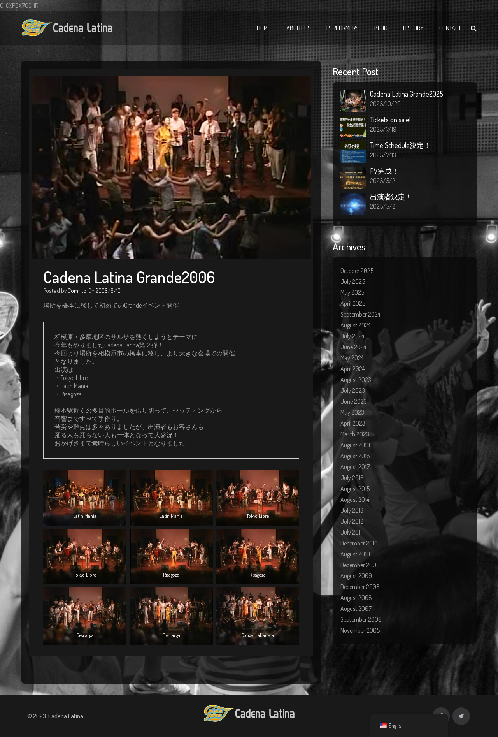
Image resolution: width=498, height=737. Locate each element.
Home (264, 28)
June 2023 (353, 401)
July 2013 (351, 510)
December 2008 (360, 587)
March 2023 (354, 434)
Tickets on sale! (390, 119)
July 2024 (352, 336)
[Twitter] (461, 716)
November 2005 (360, 630)
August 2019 (355, 445)
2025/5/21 (383, 181)
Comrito (77, 290)
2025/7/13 (383, 155)
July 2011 (351, 532)
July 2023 (352, 390)
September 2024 (360, 314)
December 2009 (360, 565)
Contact (450, 28)
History (413, 28)
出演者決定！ (391, 196)
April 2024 (352, 369)
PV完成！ (384, 171)
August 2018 (355, 456)
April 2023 (352, 423)
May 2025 (352, 292)
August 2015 (355, 489)
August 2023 (355, 379)
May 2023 (352, 412)
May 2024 (351, 358)
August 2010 (355, 554)
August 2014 (354, 499)
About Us (298, 28)
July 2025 (352, 281)
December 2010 (359, 543)
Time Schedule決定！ (400, 145)
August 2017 (355, 467)
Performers (342, 28)
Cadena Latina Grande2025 (406, 94)
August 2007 (356, 608)
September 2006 (361, 619)
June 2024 (353, 347)
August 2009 (356, 576)
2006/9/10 (108, 290)
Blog (381, 28)
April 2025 (352, 303)
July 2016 (352, 478)
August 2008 (356, 598)
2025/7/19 (383, 129)
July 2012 (351, 521)
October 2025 (357, 270)
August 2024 (355, 325)
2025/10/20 (385, 103)
